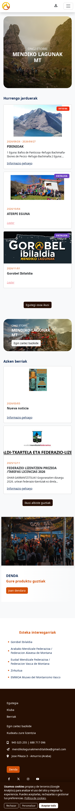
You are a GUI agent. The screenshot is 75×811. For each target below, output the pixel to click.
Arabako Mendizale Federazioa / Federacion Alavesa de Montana (31, 651)
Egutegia (12, 703)
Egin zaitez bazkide (26, 343)
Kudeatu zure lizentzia (21, 733)
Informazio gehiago (19, 163)
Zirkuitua (16, 670)
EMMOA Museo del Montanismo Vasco (35, 677)
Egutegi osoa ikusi (37, 305)
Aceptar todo (48, 805)
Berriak (11, 716)
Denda (13, 769)
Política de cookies (35, 798)
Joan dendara (17, 590)
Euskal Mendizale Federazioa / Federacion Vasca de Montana (30, 661)
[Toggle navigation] (68, 6)
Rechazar (11, 805)
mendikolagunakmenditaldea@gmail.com (39, 749)
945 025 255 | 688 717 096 (28, 742)
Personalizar (29, 805)
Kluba (10, 710)
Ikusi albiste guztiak (37, 503)
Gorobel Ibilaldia (21, 642)
